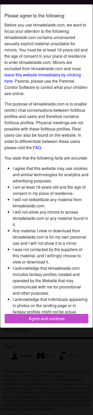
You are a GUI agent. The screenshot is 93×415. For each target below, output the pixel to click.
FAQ (37, 147)
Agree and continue (47, 318)
